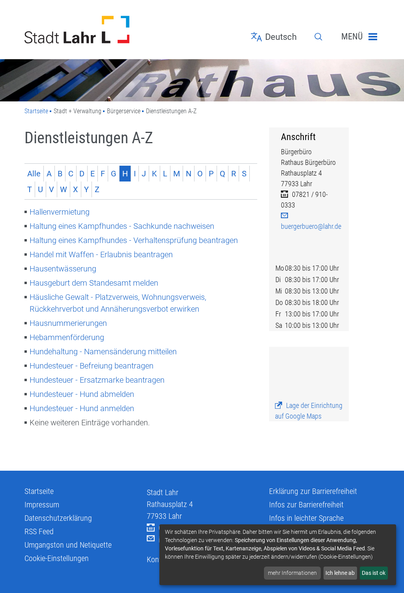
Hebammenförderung (67, 337)
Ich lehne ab (340, 573)
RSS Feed (39, 531)
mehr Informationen (292, 573)
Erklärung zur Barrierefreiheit (313, 491)
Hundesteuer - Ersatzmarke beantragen (97, 380)
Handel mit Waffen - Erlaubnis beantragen (101, 254)
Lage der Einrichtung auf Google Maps (308, 410)
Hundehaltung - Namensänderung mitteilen (103, 351)
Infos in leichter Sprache (306, 518)
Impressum (41, 504)
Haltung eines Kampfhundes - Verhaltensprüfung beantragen (134, 240)
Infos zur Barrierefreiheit (306, 504)
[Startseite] (79, 29)
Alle (34, 173)
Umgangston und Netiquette (68, 545)
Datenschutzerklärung (58, 518)
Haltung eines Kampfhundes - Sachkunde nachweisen (122, 226)
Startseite (36, 111)
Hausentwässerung (63, 268)
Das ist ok (373, 573)
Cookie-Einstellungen (56, 558)
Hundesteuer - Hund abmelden (82, 394)
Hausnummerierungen (68, 323)
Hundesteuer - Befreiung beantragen (91, 365)
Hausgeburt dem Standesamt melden (94, 283)
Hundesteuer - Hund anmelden (82, 408)
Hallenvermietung (60, 212)
